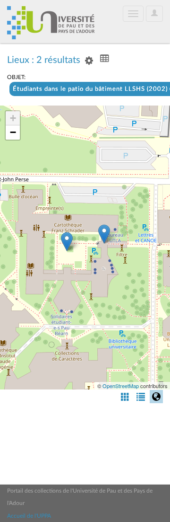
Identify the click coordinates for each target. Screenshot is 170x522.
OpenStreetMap (120, 385)
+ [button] (13, 118)
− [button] (13, 132)
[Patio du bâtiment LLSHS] (67, 241)
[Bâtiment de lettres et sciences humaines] (104, 234)
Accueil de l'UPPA (29, 516)
